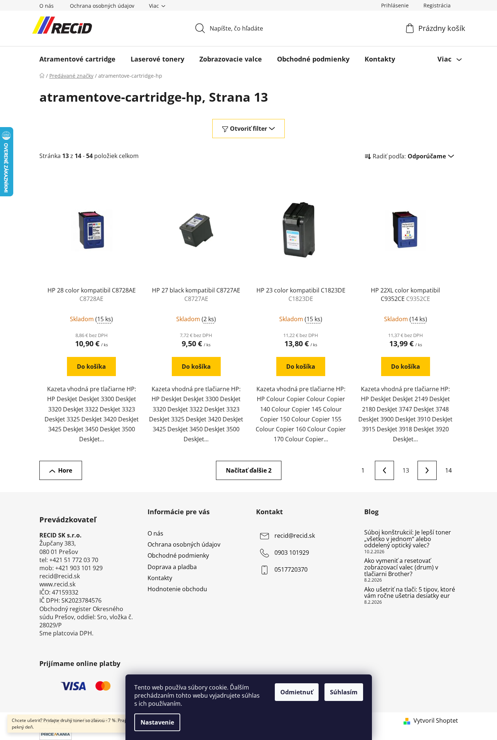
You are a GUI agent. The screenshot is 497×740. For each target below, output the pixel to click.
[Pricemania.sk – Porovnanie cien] (55, 734)
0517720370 (291, 569)
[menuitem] (77, 58)
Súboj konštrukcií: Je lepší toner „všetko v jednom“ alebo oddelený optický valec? (407, 539)
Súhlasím (344, 692)
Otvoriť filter (248, 128)
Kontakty (160, 578)
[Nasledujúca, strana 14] (427, 470)
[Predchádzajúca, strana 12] (384, 470)
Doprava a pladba (172, 567)
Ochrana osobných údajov (102, 5)
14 (448, 470)
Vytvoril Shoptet (435, 720)
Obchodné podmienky (178, 555)
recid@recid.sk (294, 536)
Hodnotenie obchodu (177, 589)
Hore (65, 470)
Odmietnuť (296, 692)
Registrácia (437, 5)
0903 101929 (291, 552)
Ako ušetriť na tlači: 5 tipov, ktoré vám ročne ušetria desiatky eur (409, 592)
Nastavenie (157, 722)
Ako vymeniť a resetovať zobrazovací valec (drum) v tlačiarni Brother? (401, 567)
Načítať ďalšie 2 (248, 470)
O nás (46, 5)
